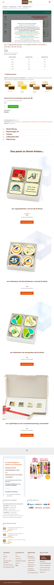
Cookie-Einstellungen (45, 567)
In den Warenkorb (13, 106)
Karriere (17, 563)
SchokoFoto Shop (12, 6)
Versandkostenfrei (14, 53)
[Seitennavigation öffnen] (6, 2)
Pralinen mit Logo (36, 121)
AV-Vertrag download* (33, 572)
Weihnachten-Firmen (27, 6)
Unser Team (18, 558)
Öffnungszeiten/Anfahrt (9, 567)
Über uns (18, 556)
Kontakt (5, 556)
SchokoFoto (5, 6)
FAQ (4, 558)
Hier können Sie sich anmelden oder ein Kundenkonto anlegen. (28, 34)
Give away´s (18, 121)
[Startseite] (27, 2)
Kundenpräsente (26, 121)
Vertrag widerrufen (44, 557)
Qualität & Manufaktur (21, 561)
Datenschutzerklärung (45, 565)
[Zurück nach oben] (27, 451)
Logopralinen (31, 562)
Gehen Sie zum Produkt (27, 222)
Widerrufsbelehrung (45, 570)
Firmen (19, 6)
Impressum (42, 572)
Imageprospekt (31, 560)
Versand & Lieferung (8, 564)
